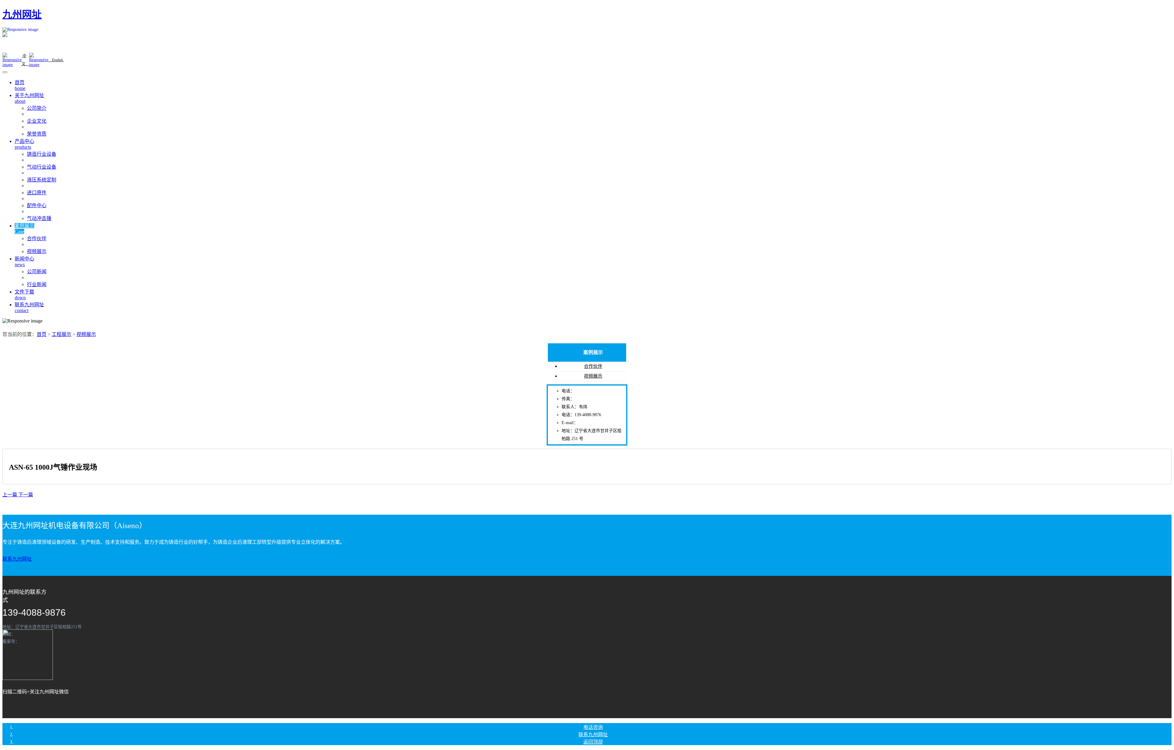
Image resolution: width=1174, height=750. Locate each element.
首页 (41, 334)
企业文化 (36, 121)
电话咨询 (593, 727)
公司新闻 (36, 271)
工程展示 (61, 334)
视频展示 (36, 251)
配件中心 (36, 205)
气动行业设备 (41, 167)
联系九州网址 (17, 559)
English (56, 60)
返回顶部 (593, 741)
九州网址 (22, 14)
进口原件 (36, 192)
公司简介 (36, 108)
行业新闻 (36, 284)
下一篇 (25, 494)
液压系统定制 (41, 179)
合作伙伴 (36, 238)
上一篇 (10, 494)
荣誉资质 (36, 133)
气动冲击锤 (39, 218)
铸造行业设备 (41, 154)
